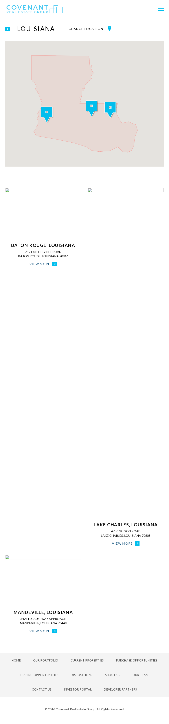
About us (112, 675)
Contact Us (42, 689)
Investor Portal (78, 689)
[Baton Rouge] (43, 213)
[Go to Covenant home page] (34, 9)
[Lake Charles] (126, 353)
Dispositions (81, 675)
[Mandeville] (43, 580)
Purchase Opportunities (136, 660)
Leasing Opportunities (39, 675)
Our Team (140, 675)
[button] (92, 108)
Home (16, 660)
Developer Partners (120, 689)
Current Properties (87, 660)
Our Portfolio (45, 660)
